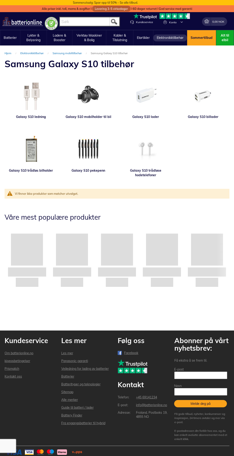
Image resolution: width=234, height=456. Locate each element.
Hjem (8, 53)
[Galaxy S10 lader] (145, 95)
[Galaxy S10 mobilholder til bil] (88, 95)
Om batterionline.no (19, 353)
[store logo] (22, 21)
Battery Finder (71, 415)
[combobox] (89, 22)
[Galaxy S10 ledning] (31, 95)
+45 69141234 (146, 397)
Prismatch (12, 369)
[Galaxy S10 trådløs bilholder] (31, 149)
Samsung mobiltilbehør (67, 53)
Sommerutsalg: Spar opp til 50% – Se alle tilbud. (105, 2)
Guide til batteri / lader (77, 407)
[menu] (117, 37)
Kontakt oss (13, 376)
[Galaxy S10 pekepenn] (88, 149)
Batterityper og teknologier (81, 384)
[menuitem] (10, 37)
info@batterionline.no (151, 405)
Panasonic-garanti (74, 361)
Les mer (67, 353)
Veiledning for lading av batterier (85, 369)
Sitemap (67, 392)
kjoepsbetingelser (17, 361)
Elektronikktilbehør (32, 53)
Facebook (131, 353)
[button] (182, 22)
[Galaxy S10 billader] (203, 95)
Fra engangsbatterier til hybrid (83, 423)
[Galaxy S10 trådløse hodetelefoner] (145, 149)
